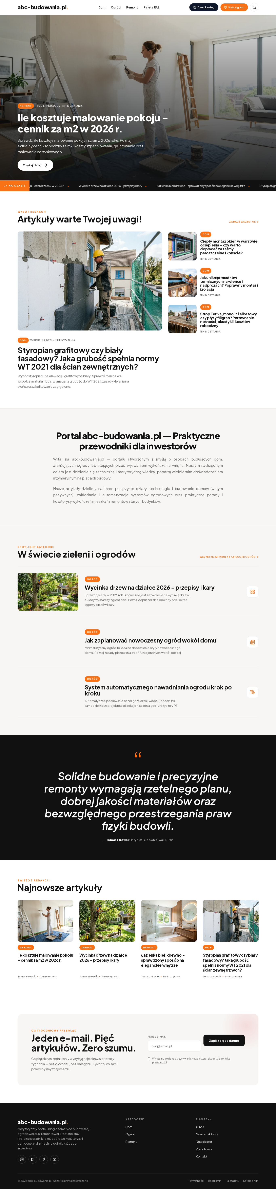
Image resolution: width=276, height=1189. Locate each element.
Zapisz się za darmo (224, 1040)
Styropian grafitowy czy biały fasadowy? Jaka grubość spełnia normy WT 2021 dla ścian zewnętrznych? (88, 358)
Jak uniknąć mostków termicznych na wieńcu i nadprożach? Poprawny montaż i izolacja (229, 283)
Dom (101, 7)
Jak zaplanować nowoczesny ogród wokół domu (150, 640)
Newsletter (204, 1141)
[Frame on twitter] (32, 1159)
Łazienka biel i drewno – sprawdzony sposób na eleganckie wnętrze (193, 186)
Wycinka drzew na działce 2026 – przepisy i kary (103, 186)
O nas (200, 1127)
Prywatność (196, 1180)
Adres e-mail (157, 1036)
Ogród (116, 7)
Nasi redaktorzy (207, 1134)
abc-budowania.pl (43, 7)
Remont (132, 7)
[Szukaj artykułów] (254, 7)
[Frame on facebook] (43, 1159)
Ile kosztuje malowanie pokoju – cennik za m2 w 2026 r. (45, 957)
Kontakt (201, 1156)
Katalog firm (250, 1180)
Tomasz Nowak (27, 976)
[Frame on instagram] (22, 1159)
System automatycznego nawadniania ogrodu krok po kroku (158, 690)
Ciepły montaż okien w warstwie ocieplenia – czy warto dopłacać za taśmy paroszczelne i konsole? (229, 247)
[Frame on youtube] (54, 1159)
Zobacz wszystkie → (243, 221)
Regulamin (214, 1180)
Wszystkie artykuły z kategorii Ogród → (229, 556)
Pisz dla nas (204, 1149)
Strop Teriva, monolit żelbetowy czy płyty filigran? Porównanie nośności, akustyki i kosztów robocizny (228, 320)
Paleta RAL (152, 7)
